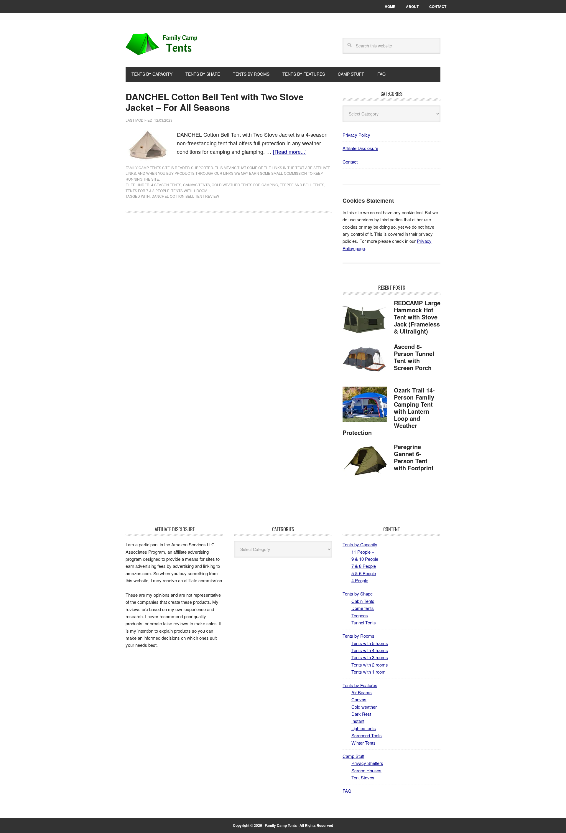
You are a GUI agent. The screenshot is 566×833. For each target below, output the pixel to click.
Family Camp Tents (165, 45)
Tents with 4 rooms (369, 650)
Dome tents (362, 608)
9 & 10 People (364, 559)
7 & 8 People (363, 566)
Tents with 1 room (189, 190)
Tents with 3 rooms (369, 657)
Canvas (358, 699)
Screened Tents (366, 735)
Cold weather (364, 707)
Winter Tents (363, 743)
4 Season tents (166, 184)
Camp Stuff (353, 756)
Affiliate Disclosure (360, 148)
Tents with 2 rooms (369, 665)
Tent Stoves (362, 777)
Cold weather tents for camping (245, 184)
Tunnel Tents (363, 622)
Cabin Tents (362, 601)
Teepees (359, 615)
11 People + (362, 552)
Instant (357, 721)
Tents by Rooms (358, 636)
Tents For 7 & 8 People (148, 190)
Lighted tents (363, 728)
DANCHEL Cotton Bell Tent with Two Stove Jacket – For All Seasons (215, 101)
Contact (350, 162)
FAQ (347, 791)
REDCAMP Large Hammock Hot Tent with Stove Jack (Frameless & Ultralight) (417, 316)
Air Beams (361, 692)
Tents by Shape (358, 593)
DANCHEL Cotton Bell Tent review (185, 196)
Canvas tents (196, 184)
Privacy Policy (356, 135)
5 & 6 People (363, 573)
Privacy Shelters (367, 763)
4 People (359, 580)
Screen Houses (366, 770)
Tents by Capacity (360, 544)
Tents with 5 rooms (369, 643)
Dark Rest (361, 714)
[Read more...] (290, 151)
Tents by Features (360, 685)
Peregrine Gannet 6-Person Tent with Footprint (414, 457)
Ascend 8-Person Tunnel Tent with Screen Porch (414, 357)
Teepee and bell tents (302, 184)
